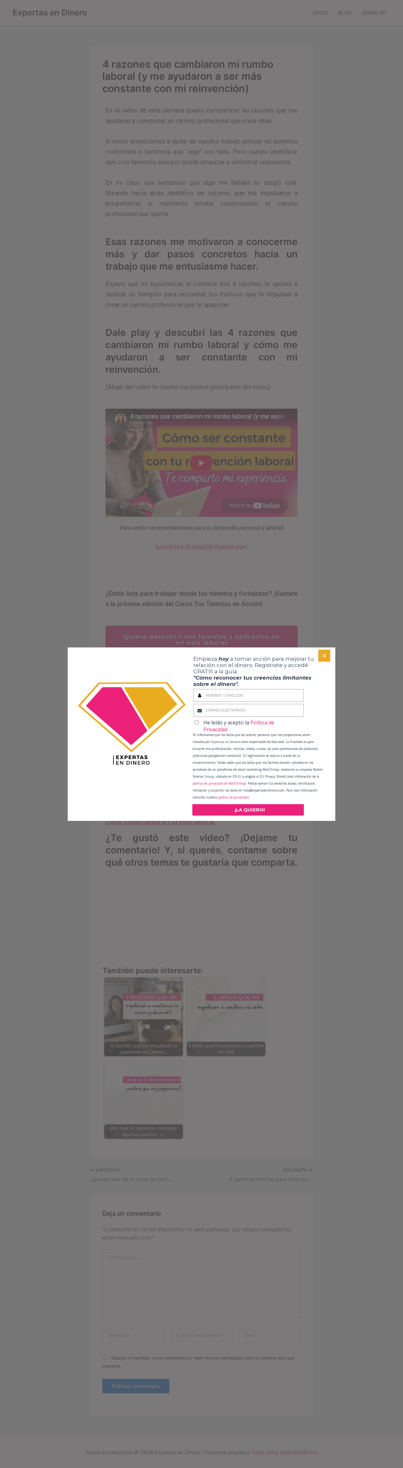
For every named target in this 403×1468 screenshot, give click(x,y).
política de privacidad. (233, 797)
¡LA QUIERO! (250, 810)
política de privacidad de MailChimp (219, 783)
